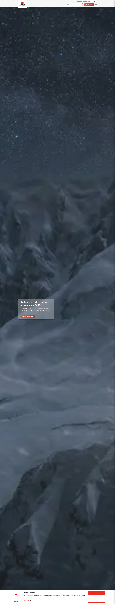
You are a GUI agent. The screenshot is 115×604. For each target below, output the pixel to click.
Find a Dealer (89, 4)
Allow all (97, 592)
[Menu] (96, 4)
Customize (96, 596)
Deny (97, 600)
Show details (26, 600)
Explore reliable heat (27, 316)
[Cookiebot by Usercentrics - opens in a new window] (16, 602)
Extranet (85, 1)
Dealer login (79, 1)
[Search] (81, 4)
